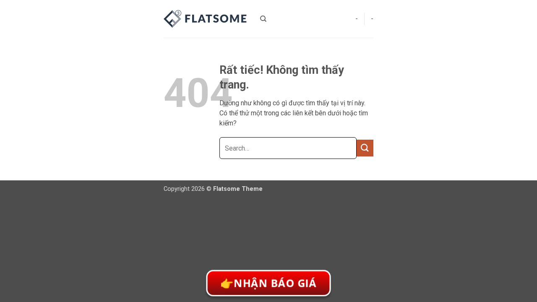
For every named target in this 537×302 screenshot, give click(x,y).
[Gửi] (365, 148)
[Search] (263, 19)
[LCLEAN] (206, 19)
